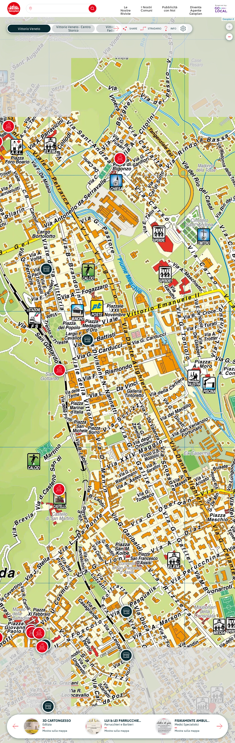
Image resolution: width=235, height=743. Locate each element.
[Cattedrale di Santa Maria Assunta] (39, 633)
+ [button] (229, 26)
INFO (168, 29)
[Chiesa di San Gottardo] (59, 370)
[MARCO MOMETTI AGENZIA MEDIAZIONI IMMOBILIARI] (126, 611)
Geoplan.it (228, 19)
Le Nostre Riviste (125, 9)
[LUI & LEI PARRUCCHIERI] (126, 655)
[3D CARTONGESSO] (87, 340)
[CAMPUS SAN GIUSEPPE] (48, 706)
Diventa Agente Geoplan (195, 9)
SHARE (133, 28)
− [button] (229, 37)
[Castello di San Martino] (59, 489)
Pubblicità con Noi (169, 8)
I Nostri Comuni (146, 8)
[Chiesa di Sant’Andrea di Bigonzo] (120, 158)
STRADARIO (154, 28)
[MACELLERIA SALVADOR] (46, 269)
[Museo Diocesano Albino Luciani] (42, 647)
